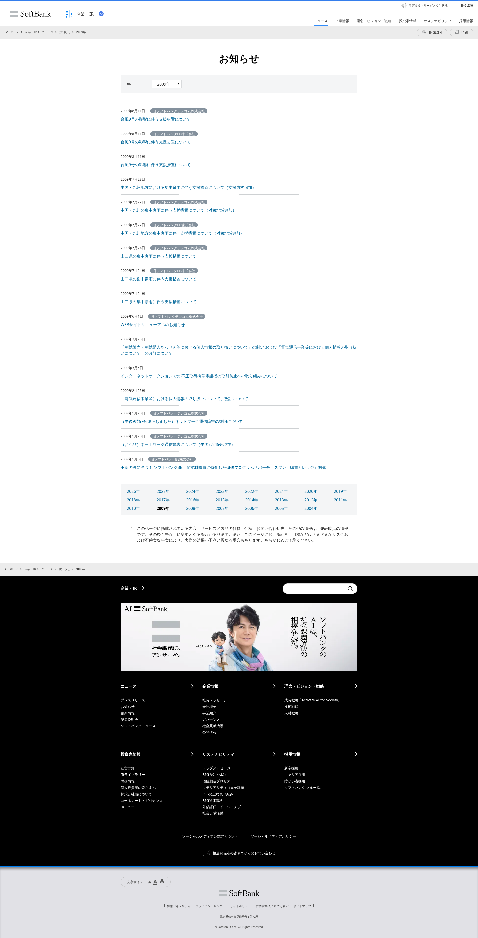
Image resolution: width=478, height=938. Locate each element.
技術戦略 (291, 706)
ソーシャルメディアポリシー (273, 836)
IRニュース (129, 806)
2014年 (251, 500)
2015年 (222, 500)
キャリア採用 (294, 774)
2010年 (133, 508)
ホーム (15, 32)
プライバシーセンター (210, 906)
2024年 (192, 491)
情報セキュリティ (179, 906)
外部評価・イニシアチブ (221, 806)
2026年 (133, 491)
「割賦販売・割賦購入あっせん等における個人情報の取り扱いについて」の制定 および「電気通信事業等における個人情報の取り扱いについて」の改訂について (239, 350)
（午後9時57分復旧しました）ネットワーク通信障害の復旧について (182, 421)
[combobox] (314, 589)
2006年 (251, 508)
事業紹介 (209, 713)
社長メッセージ (214, 700)
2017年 (163, 500)
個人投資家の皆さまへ (138, 787)
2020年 (310, 491)
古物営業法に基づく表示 (272, 906)
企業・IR (31, 32)
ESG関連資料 (212, 800)
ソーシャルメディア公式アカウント (210, 836)
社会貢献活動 (212, 725)
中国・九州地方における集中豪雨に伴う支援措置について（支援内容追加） (188, 187)
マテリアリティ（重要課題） (225, 787)
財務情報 (128, 781)
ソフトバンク (239, 893)
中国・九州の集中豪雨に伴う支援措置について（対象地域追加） (178, 210)
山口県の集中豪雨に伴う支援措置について (158, 256)
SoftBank (30, 13)
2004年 (310, 508)
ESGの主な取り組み (217, 794)
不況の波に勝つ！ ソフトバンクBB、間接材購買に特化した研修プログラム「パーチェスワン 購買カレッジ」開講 (223, 467)
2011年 (340, 500)
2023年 (222, 491)
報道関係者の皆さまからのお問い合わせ (244, 853)
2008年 (192, 508)
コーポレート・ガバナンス (142, 800)
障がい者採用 (294, 781)
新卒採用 (291, 768)
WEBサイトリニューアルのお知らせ (153, 324)
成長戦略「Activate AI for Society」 (312, 700)
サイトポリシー (240, 906)
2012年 (310, 500)
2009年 (163, 508)
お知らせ (65, 32)
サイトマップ (302, 906)
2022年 (251, 491)
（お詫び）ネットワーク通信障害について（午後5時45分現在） (178, 444)
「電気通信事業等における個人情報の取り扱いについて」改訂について (184, 398)
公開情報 (209, 732)
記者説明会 (129, 719)
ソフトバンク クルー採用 (304, 787)
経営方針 (128, 768)
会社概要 (209, 706)
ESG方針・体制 (214, 774)
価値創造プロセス (216, 781)
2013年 (281, 500)
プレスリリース (133, 700)
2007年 (222, 508)
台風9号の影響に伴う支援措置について (156, 119)
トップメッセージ (216, 768)
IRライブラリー (133, 774)
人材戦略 (291, 713)
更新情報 (128, 713)
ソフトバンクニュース (138, 725)
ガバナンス (211, 719)
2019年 (340, 491)
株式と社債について (136, 794)
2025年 (163, 491)
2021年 (281, 491)
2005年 (281, 508)
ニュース (48, 32)
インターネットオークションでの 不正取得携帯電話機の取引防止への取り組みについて (199, 376)
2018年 (133, 500)
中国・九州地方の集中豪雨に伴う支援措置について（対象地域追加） (182, 233)
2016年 (192, 500)
